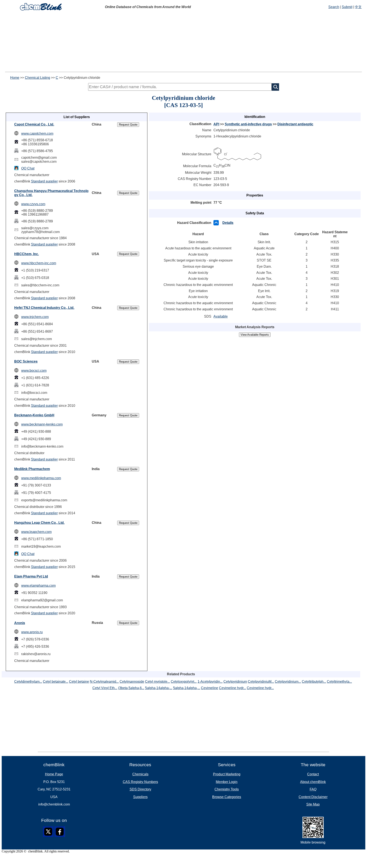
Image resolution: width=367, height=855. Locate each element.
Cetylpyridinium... (288, 681)
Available (220, 316)
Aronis (19, 623)
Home (14, 77)
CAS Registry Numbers (140, 782)
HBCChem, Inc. (26, 254)
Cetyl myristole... (157, 681)
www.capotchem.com (37, 133)
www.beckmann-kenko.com (42, 424)
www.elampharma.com (38, 585)
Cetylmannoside (132, 681)
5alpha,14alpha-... (158, 688)
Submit (347, 7)
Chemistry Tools (227, 789)
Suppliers (140, 797)
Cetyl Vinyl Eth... (104, 688)
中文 (358, 7)
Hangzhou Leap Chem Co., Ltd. (39, 522)
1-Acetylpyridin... (210, 681)
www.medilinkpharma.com (41, 478)
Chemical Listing (37, 77)
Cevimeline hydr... (232, 688)
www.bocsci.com (34, 370)
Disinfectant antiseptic (295, 124)
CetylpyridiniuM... (261, 681)
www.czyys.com (33, 204)
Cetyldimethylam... (28, 681)
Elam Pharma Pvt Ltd (31, 576)
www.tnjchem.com (35, 317)
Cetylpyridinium (235, 681)
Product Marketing (226, 774)
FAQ (313, 789)
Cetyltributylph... (314, 681)
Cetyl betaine (79, 681)
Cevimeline (209, 688)
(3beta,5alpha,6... (131, 688)
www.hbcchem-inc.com (38, 263)
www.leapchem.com (36, 532)
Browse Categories (226, 797)
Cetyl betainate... (55, 681)
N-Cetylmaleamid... (104, 681)
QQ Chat (27, 168)
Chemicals (140, 774)
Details (227, 223)
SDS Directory (140, 789)
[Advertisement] (183, 42)
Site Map (313, 804)
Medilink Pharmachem (32, 469)
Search (333, 7)
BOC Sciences (26, 361)
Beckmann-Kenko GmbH (34, 415)
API (216, 124)
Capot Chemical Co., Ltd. (34, 124)
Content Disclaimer (313, 797)
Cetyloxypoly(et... (184, 681)
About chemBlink (313, 782)
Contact (313, 774)
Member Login (226, 782)
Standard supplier (44, 181)
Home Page (54, 774)
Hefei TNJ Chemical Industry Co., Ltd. (44, 307)
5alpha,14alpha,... (186, 688)
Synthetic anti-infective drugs (248, 124)
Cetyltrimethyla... (339, 681)
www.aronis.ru (32, 632)
